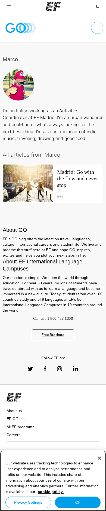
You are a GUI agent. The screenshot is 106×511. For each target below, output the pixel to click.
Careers (13, 435)
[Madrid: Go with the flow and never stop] (53, 184)
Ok (77, 502)
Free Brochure (53, 335)
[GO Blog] (20, 28)
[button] (9, 6)
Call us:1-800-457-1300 (53, 319)
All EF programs (20, 427)
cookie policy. (51, 491)
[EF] (53, 6)
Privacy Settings (28, 502)
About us (14, 411)
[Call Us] (97, 6)
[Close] (99, 458)
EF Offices (15, 418)
